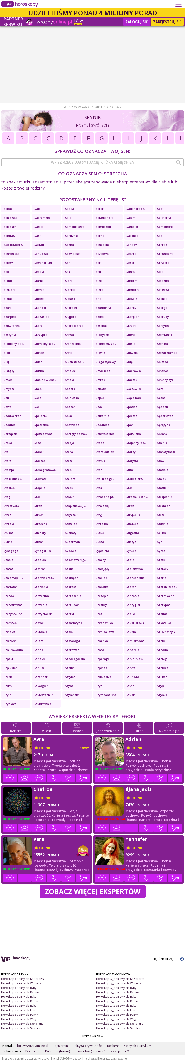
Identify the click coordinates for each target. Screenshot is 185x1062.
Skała (8, 308)
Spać (99, 407)
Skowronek (12, 326)
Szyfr (130, 686)
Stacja (69, 443)
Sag (160, 209)
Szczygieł (133, 605)
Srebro (162, 434)
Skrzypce (40, 335)
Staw (160, 461)
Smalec (70, 371)
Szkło (69, 632)
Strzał (161, 515)
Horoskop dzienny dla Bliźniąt (20, 1001)
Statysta (132, 461)
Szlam (38, 641)
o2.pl (128, 1051)
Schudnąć (41, 254)
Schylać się (72, 254)
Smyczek (10, 389)
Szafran (40, 569)
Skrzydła (163, 326)
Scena (69, 245)
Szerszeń (10, 623)
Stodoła (162, 470)
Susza (100, 542)
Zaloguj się (136, 21)
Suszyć (131, 542)
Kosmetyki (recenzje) (90, 1051)
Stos (99, 488)
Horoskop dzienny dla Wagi (19, 1019)
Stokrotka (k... (13, 479)
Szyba (69, 686)
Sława (69, 335)
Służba (39, 371)
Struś (7, 515)
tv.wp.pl (115, 1051)
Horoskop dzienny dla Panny (19, 1015)
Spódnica (102, 425)
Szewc (39, 623)
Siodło (39, 299)
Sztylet (70, 677)
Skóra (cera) (74, 326)
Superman (72, 542)
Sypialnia (102, 551)
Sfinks (130, 272)
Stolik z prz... (135, 479)
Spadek (162, 407)
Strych (39, 515)
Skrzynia (10, 335)
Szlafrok (10, 641)
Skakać (162, 299)
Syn (159, 542)
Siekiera (10, 290)
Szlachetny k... (167, 632)
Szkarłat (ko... (105, 623)
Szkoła (131, 632)
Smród (100, 380)
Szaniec (101, 578)
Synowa (70, 551)
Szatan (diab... (167, 587)
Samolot (132, 227)
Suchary (40, 533)
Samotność (165, 227)
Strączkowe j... (75, 506)
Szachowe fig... (75, 560)
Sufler (100, 533)
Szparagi (102, 659)
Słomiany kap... (45, 344)
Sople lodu (134, 398)
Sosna (161, 398)
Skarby (131, 308)
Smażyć (162, 371)
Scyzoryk (102, 254)
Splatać (131, 416)
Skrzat (131, 326)
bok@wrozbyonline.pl (32, 1046)
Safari (100, 209)
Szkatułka (164, 623)
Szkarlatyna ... (75, 623)
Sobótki (101, 389)
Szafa (130, 560)
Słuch (38, 362)
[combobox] (92, 162)
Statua (100, 461)
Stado (100, 443)
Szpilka (39, 668)
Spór (129, 425)
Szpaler (39, 659)
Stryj (99, 515)
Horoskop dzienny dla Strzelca (20, 1028)
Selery (8, 263)
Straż (38, 506)
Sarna (100, 236)
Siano (8, 281)
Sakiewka (10, 218)
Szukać (162, 677)
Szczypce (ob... (14, 614)
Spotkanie (41, 425)
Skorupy (163, 317)
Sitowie (131, 299)
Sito (98, 299)
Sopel (100, 398)
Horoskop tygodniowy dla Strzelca (118, 1028)
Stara (69, 452)
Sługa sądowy (106, 362)
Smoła (69, 380)
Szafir (161, 560)
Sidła (68, 281)
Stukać (8, 533)
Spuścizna (133, 434)
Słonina (162, 344)
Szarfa (161, 578)
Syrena (131, 551)
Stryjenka (133, 515)
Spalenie (40, 416)
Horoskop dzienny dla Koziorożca (23, 979)
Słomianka (164, 335)
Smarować (133, 371)
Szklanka (40, 632)
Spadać (131, 407)
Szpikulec (10, 668)
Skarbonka (103, 308)
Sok (6, 398)
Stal (6, 452)
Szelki (130, 614)
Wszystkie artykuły (137, 1046)
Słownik (132, 353)
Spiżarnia (102, 416)
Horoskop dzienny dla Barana (20, 992)
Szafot (8, 569)
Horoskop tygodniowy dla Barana (117, 992)
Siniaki (8, 299)
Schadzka (103, 245)
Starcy (131, 452)
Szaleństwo (134, 569)
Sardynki (71, 236)
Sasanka (132, 236)
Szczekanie (73, 596)
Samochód (103, 227)
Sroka (8, 443)
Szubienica (103, 677)
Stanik (38, 452)
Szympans (72, 695)
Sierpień (132, 290)
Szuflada (132, 677)
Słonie (130, 344)
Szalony (162, 569)
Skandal (40, 308)
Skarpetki (10, 317)
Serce (130, 263)
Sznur (161, 641)
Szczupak (72, 605)
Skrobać (101, 326)
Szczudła (40, 605)
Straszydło (11, 506)
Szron (8, 677)
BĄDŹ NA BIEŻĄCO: (165, 959)
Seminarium (43, 263)
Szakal (69, 569)
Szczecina (41, 596)
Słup (129, 362)
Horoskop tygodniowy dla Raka (116, 1006)
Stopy (69, 488)
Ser (98, 263)
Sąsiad (39, 245)
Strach (69, 497)
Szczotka (132, 596)
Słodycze (102, 335)
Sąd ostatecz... (14, 245)
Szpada (162, 650)
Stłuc (130, 470)
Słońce (39, 353)
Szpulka (162, 668)
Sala (68, 218)
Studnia (162, 524)
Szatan (131, 587)
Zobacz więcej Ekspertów (93, 891)
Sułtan (39, 542)
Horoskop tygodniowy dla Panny (117, 1015)
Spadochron (12, 416)
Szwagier (41, 686)
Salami (131, 218)
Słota (68, 353)
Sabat (8, 209)
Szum (8, 686)
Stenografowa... (45, 470)
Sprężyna (163, 425)
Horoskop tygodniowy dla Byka (116, 997)
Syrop (161, 551)
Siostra (70, 299)
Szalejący (102, 569)
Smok (8, 380)
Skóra (38, 326)
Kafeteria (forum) (57, 1051)
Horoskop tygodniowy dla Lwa (115, 1010)
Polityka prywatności (87, 1046)
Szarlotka (41, 587)
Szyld (8, 695)
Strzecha (40, 524)
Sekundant (165, 254)
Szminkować (135, 641)
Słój (6, 362)
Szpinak (101, 668)
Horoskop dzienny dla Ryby (18, 988)
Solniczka (72, 398)
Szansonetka (135, 578)
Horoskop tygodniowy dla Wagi (116, 1019)
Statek (69, 461)
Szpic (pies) (134, 659)
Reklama (113, 1046)
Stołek (161, 479)
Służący (9, 371)
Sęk (67, 272)
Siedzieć (163, 281)
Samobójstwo (74, 227)
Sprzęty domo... (76, 434)
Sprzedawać (43, 434)
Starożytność (166, 452)
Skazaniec (41, 317)
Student (132, 524)
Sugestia (132, 533)
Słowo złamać (167, 353)
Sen (67, 263)
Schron (162, 245)
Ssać (37, 443)
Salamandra (104, 218)
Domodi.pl (32, 1051)
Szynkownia (42, 704)
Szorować (72, 650)
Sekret (131, 254)
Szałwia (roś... (44, 578)
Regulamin (60, 1046)
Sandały (9, 236)
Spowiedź (72, 425)
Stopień (9, 488)
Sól (36, 407)
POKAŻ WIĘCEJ (91, 1036)
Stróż (130, 506)
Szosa (100, 650)
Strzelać (71, 524)
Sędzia (39, 272)
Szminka (102, 641)
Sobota (70, 389)
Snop (38, 389)
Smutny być (165, 380)
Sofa (160, 389)
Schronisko (11, 254)
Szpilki (69, 668)
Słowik (100, 353)
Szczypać (163, 605)
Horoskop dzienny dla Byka (18, 997)
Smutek (131, 380)
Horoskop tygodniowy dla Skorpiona (119, 1024)
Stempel (10, 470)
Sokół (38, 398)
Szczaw (9, 596)
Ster (99, 470)
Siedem (131, 281)
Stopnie (39, 488)
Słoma (130, 335)
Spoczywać (165, 416)
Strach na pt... (105, 497)
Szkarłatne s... (136, 623)
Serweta (163, 263)
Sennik (98, 106)
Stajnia (162, 443)
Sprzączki (11, 434)
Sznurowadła (13, 650)
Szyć (99, 686)
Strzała (9, 524)
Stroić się (102, 506)
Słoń (7, 353)
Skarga (162, 308)
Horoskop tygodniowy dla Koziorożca (120, 979)
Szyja (161, 686)
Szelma (162, 614)
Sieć (99, 281)
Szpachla (132, 650)
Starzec (39, 461)
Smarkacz (103, 371)
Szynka (162, 695)
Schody (131, 245)
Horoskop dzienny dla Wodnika (21, 983)
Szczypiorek (43, 614)
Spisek (69, 416)
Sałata (39, 227)
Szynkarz (10, 704)
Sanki (38, 236)
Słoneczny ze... (106, 344)
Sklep (100, 317)
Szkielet (9, 632)
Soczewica (134, 389)
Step (68, 470)
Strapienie (164, 497)
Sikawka (163, 290)
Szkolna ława (105, 632)
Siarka (39, 281)
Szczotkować (13, 605)
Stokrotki (40, 479)
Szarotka (102, 587)
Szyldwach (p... (45, 695)
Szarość (70, 587)
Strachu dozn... (137, 497)
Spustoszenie (105, 434)
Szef (99, 614)
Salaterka (164, 218)
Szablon (40, 560)
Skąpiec (70, 317)
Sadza (69, 209)
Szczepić (102, 596)
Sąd (160, 236)
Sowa (8, 407)
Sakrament (42, 218)
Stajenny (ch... (136, 443)
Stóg (7, 497)
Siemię (39, 290)
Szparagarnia (75, 659)
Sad (37, 209)
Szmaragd (72, 641)
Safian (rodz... (136, 209)
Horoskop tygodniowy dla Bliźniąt (117, 1001)
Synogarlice (43, 551)
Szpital (131, 668)
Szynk (130, 695)
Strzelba (102, 524)
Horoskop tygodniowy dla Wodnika (118, 983)
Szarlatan (11, 587)
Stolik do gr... (105, 479)
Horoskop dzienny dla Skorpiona (22, 1024)
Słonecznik (73, 344)
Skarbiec (71, 308)
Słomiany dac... (14, 344)
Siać (160, 272)
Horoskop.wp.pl (81, 106)
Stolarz (70, 479)
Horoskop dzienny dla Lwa (18, 1010)
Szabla (8, 560)
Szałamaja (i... (13, 578)
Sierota (70, 290)
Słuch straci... (74, 362)
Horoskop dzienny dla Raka (18, 1006)
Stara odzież (105, 452)
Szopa (38, 650)
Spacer (70, 407)
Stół (37, 497)
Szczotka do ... (167, 596)
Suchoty (70, 533)
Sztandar (41, 677)
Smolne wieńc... (45, 380)
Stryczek (71, 515)
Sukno (8, 542)
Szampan (71, 578)
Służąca (162, 362)
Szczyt (69, 614)
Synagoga (11, 551)
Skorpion (132, 317)
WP (65, 106)
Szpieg (162, 659)
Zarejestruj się (167, 21)
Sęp (98, 272)
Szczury (101, 605)
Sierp (99, 290)
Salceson (10, 227)
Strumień (163, 506)
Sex (6, 272)
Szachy (101, 560)
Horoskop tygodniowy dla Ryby (116, 988)
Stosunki (163, 488)
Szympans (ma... (107, 695)
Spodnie (10, 425)
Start (7, 461)
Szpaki (8, 659)
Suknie (162, 533)
